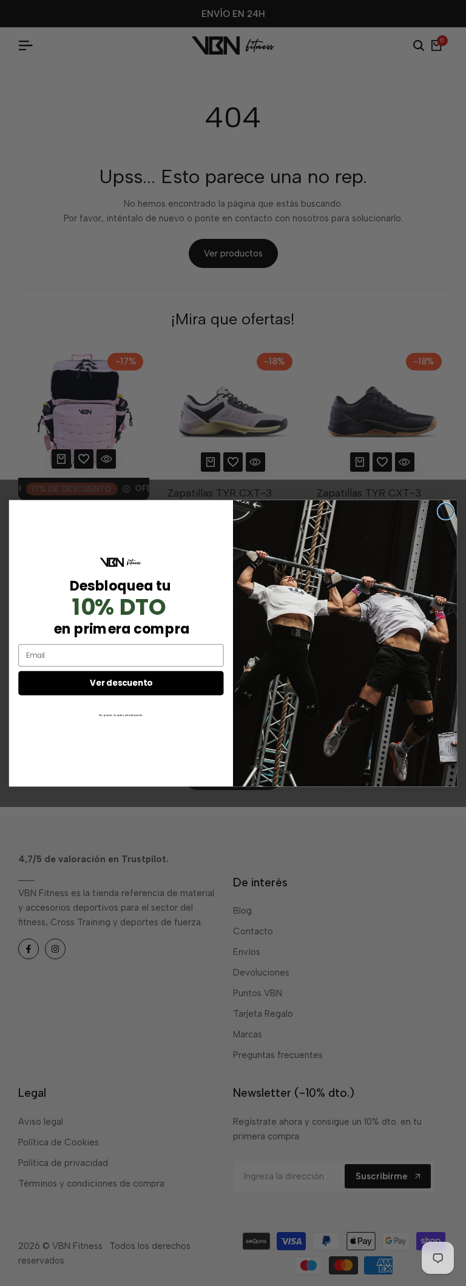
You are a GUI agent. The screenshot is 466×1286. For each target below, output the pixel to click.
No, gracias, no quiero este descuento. (121, 715)
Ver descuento (121, 682)
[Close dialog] (445, 511)
